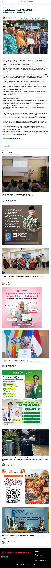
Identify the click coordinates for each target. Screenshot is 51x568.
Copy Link (44, 18)
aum (18, 138)
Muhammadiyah (6, 138)
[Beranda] (3, 7)
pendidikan (13, 138)
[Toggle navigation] (2, 2)
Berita (8, 7)
